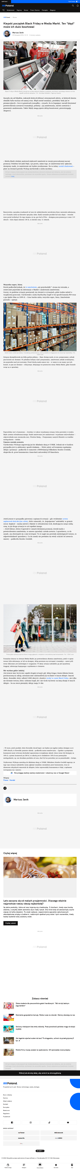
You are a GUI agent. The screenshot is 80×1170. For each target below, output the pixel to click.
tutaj (12, 176)
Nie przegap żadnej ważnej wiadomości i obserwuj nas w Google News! (41, 773)
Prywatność (6, 1116)
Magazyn (53, 10)
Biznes (26, 10)
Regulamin (6, 1113)
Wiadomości (10, 10)
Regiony (19, 10)
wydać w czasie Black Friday (57, 678)
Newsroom (6, 1110)
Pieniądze (45, 10)
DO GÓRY (39, 1151)
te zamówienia (31, 287)
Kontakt (5, 1104)
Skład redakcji (7, 1101)
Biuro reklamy (7, 1095)
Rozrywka (6, 1107)
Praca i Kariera (35, 10)
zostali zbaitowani (66, 166)
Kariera (5, 1098)
